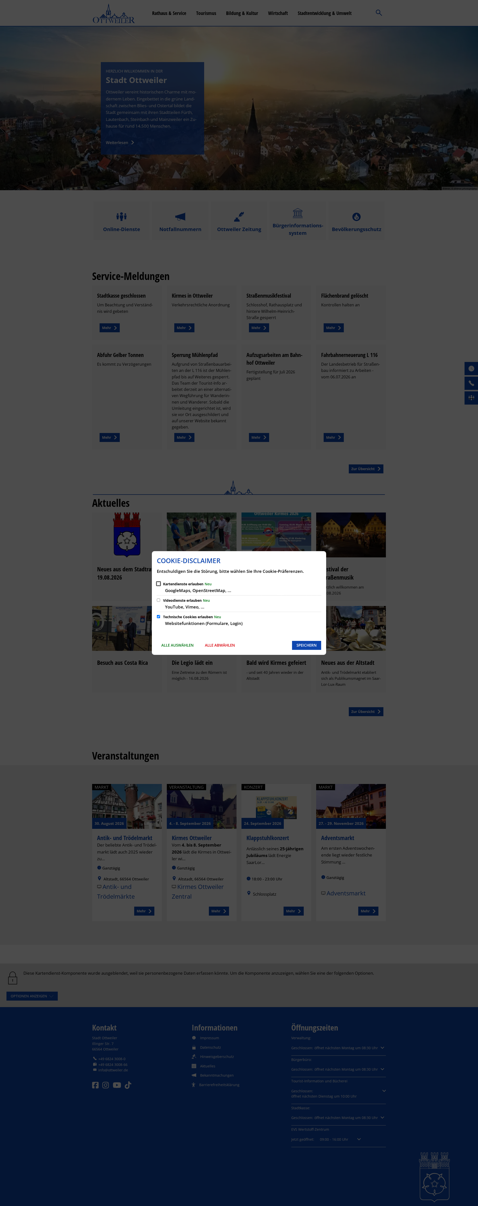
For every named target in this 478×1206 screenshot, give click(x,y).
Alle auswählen (177, 645)
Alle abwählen (220, 645)
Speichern (307, 645)
